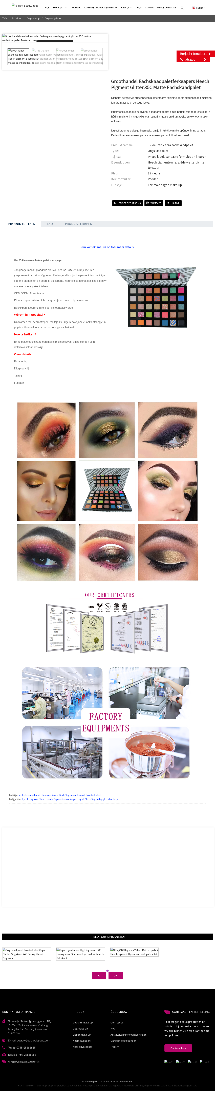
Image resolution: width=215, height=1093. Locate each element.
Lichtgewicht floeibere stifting (126, 1085)
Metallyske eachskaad (95, 1085)
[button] (105, 56)
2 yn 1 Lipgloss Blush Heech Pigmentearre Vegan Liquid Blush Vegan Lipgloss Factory (70, 799)
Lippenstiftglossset (185, 1085)
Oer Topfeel (117, 1022)
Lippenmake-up (82, 1034)
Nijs (139, 8)
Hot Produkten (26, 1085)
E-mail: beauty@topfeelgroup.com (29, 1040)
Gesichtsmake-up (83, 1022)
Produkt (58, 8)
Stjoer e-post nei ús (130, 203)
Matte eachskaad (71, 1085)
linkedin (175, 203)
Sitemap (42, 1085)
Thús (46, 8)
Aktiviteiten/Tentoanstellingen (128, 1034)
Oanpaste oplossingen (99, 8)
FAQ (113, 1028)
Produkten (16, 18)
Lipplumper (54, 1085)
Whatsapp (155, 203)
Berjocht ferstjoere (193, 54)
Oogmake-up (33, 18)
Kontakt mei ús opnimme (160, 8)
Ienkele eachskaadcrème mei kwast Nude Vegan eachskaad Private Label (60, 795)
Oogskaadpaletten (53, 18)
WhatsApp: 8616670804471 (24, 1062)
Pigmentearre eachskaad (158, 1085)
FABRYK (76, 8)
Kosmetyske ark (82, 1040)
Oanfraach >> (178, 1048)
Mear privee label (82, 1046)
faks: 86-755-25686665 (22, 1054)
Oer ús (125, 8)
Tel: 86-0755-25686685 (22, 1047)
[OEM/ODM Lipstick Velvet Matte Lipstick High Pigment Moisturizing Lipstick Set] (134, 952)
